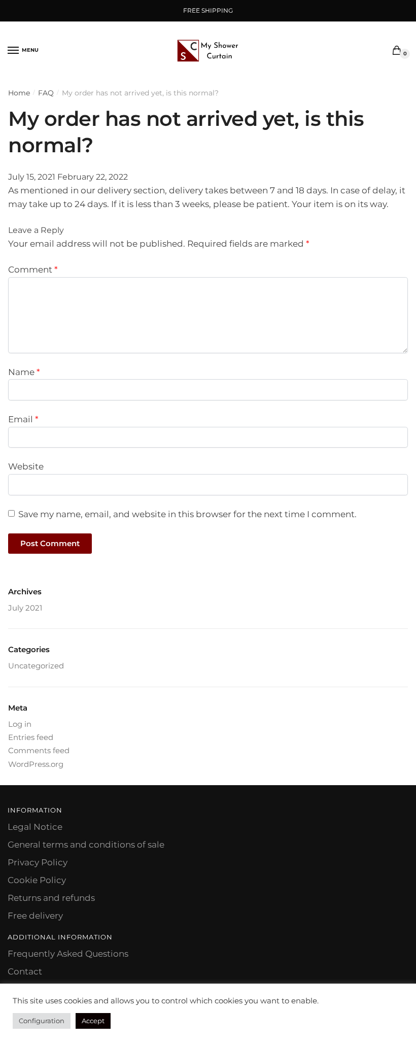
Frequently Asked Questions (68, 954)
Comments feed (39, 750)
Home (19, 92)
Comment (33, 269)
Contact (25, 971)
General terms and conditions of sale (86, 844)
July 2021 (25, 608)
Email (23, 419)
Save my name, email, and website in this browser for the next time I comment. (187, 514)
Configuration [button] (41, 1021)
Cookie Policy (37, 880)
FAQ (46, 92)
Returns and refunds (51, 898)
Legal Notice (35, 827)
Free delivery (35, 916)
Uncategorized (36, 665)
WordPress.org (35, 764)
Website (26, 466)
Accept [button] (93, 1021)
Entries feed (30, 737)
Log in (19, 724)
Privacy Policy (37, 862)
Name (24, 372)
